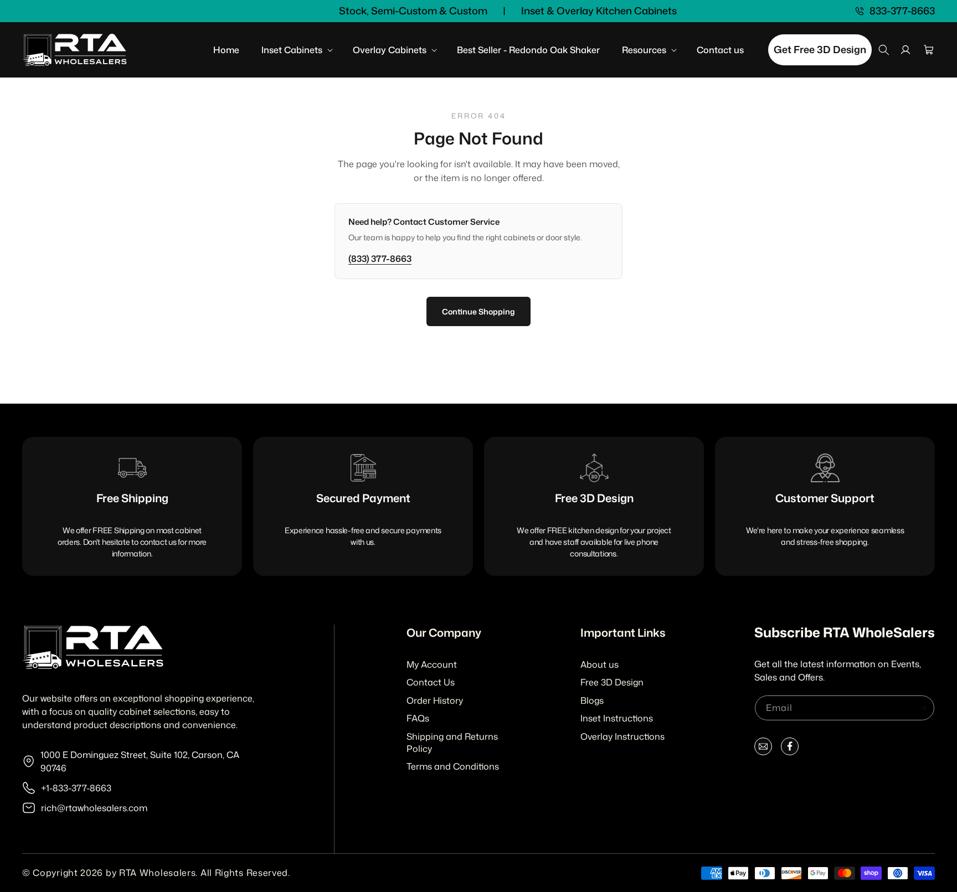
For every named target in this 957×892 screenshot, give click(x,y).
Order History (435, 700)
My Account (432, 664)
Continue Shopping (478, 311)
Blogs (592, 700)
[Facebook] (790, 749)
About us (599, 664)
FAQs (418, 718)
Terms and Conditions (453, 766)
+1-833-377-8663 (76, 788)
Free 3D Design (612, 682)
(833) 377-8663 (379, 258)
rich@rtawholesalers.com (94, 808)
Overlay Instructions (622, 736)
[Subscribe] (922, 708)
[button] (296, 50)
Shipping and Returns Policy (452, 742)
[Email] (763, 749)
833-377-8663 (902, 11)
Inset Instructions (616, 718)
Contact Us (431, 682)
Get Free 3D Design (820, 49)
